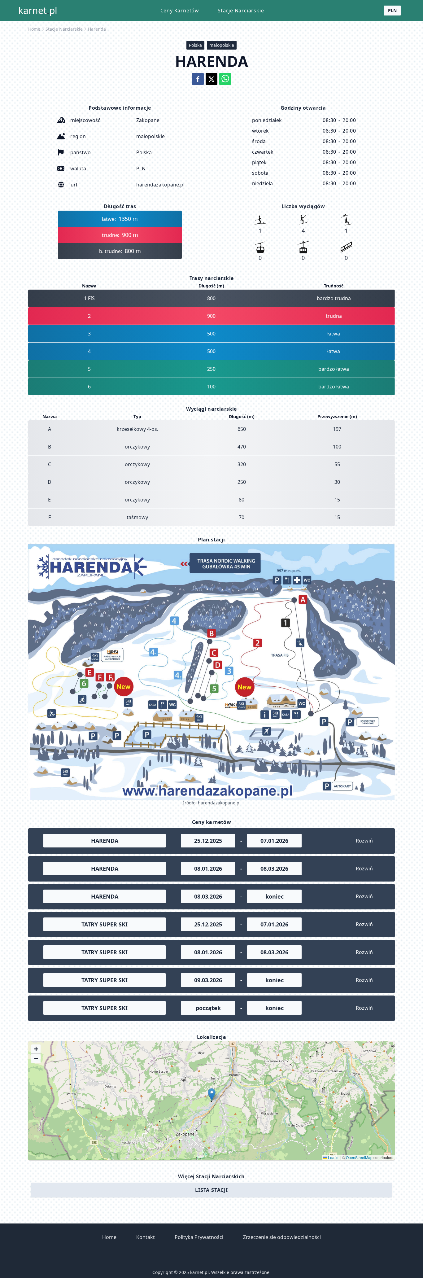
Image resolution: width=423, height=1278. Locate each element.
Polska (195, 45)
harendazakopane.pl (160, 184)
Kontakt (145, 1237)
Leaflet (333, 1157)
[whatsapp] (225, 79)
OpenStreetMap (359, 1157)
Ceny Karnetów (179, 10)
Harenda (97, 29)
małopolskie (221, 45)
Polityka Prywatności (199, 1237)
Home (34, 29)
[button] (212, 1094)
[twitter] (211, 79)
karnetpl (37, 10)
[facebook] (198, 79)
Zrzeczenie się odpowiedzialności (282, 1237)
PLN (392, 10)
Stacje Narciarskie (241, 10)
